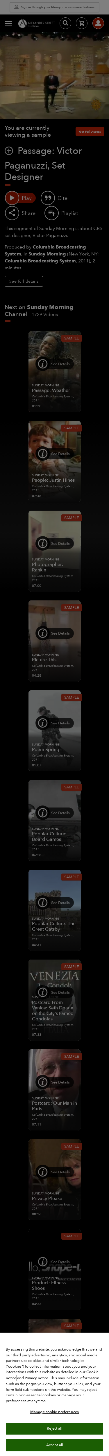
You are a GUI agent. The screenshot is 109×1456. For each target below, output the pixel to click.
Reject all (54, 1428)
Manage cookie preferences (54, 1412)
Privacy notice (36, 1378)
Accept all (54, 1445)
